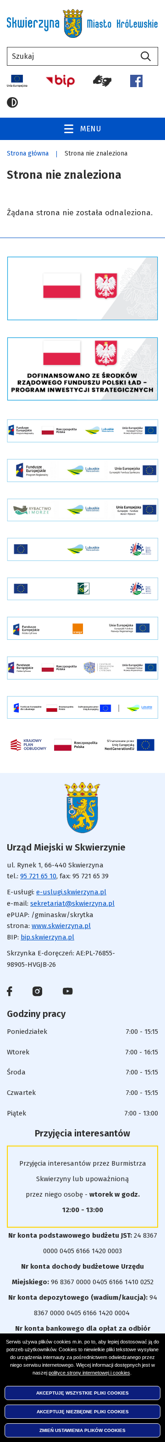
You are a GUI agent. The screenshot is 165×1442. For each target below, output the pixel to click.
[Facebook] (136, 81)
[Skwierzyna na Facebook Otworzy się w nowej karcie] (9, 993)
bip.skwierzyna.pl (47, 937)
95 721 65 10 (38, 876)
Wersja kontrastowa (15, 102)
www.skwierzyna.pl (61, 926)
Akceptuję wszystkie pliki (82, 1392)
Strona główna (28, 153)
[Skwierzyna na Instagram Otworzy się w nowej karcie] (37, 993)
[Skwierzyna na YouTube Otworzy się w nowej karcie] (67, 992)
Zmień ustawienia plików (82, 1430)
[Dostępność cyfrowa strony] (102, 81)
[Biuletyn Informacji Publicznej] (60, 81)
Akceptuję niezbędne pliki (83, 1411)
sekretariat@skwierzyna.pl (72, 903)
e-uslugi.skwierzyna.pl (71, 892)
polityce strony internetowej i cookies (89, 1372)
